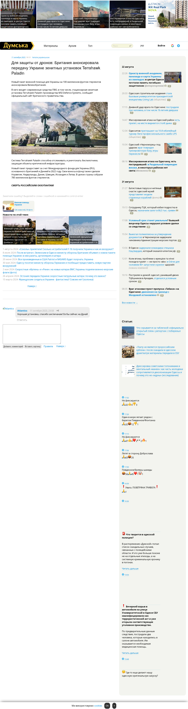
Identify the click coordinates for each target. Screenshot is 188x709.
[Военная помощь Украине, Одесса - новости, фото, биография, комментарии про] (8, 211)
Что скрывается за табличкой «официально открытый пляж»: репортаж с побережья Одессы (160, 331)
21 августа (128, 181)
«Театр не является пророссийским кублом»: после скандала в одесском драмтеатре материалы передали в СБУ (157, 350)
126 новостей (19, 210)
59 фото (29, 210)
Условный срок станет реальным (148, 220)
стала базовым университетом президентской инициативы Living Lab (151, 96)
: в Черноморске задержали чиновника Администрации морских (153, 239)
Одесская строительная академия (147, 93)
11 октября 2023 (18, 57)
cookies (98, 705)
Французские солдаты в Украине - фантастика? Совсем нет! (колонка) (56, 279)
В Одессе (134, 247)
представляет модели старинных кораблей (140, 196)
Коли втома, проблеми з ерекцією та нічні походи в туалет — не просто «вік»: (151, 260)
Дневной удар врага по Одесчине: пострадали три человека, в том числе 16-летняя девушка (53, 24)
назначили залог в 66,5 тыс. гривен (156, 210)
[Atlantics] (8, 308)
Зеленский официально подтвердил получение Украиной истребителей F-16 (83, 240)
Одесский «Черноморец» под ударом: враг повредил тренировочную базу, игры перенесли (87, 22)
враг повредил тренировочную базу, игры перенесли (143, 150)
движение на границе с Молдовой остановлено (149, 293)
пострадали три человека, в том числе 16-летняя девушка (154, 109)
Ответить (22, 319)
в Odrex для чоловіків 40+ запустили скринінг (154, 263)
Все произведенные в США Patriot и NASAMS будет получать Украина (55, 259)
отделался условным (165, 278)
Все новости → (130, 302)
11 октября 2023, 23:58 (42, 310)
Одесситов (135, 130)
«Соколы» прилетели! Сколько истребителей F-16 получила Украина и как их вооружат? (66, 249)
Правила (48, 346)
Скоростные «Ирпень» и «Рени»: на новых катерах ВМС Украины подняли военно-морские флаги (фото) (58, 271)
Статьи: (127, 321)
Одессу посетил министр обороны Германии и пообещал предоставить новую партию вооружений (57, 264)
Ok (107, 705)
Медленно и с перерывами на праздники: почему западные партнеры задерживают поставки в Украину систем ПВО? (51, 237)
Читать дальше (130, 568)
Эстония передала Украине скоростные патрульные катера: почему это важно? (63, 276)
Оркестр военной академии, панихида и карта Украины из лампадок (145, 76)
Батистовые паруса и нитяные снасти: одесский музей (145, 190)
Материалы (51, 45)
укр (142, 45)
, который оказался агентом (159, 251)
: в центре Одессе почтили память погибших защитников (146, 82)
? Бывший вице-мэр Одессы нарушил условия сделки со (154, 223)
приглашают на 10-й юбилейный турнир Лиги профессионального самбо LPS (153, 132)
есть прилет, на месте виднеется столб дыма (154, 121)
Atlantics (22, 310)
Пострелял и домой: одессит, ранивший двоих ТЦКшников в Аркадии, (154, 277)
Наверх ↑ (32, 286)
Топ (90, 45)
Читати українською (41, 57)
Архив (72, 45)
